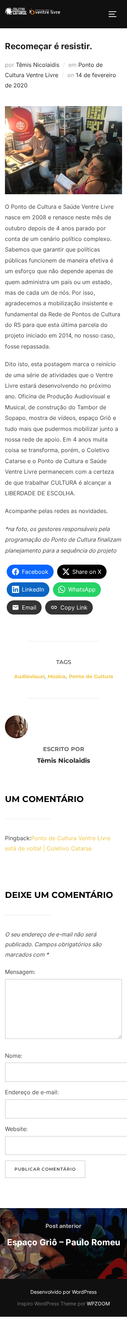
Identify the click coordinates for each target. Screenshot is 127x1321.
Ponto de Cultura (91, 676)
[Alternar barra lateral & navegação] (115, 14)
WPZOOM (98, 1303)
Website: (16, 1128)
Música (57, 676)
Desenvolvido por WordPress (63, 1292)
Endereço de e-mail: (32, 1092)
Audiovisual (29, 676)
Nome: (13, 1055)
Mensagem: (20, 971)
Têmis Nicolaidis (37, 64)
